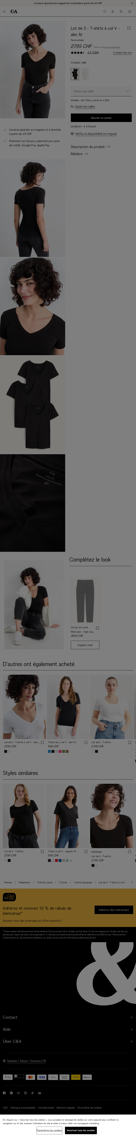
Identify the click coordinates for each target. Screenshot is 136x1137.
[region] (68, 1126)
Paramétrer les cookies (49, 1130)
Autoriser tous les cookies (81, 1130)
